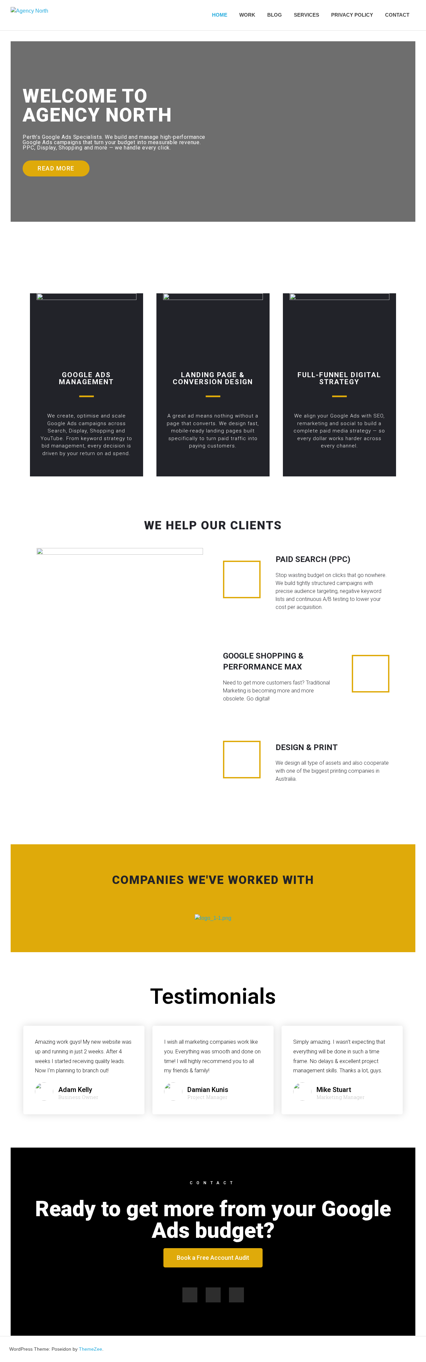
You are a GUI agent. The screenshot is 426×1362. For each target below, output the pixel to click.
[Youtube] (236, 1294)
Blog (274, 15)
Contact (397, 15)
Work (247, 15)
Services (306, 15)
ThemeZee (90, 1349)
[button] (56, 168)
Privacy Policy (352, 15)
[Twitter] (213, 1294)
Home (219, 15)
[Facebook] (189, 1294)
